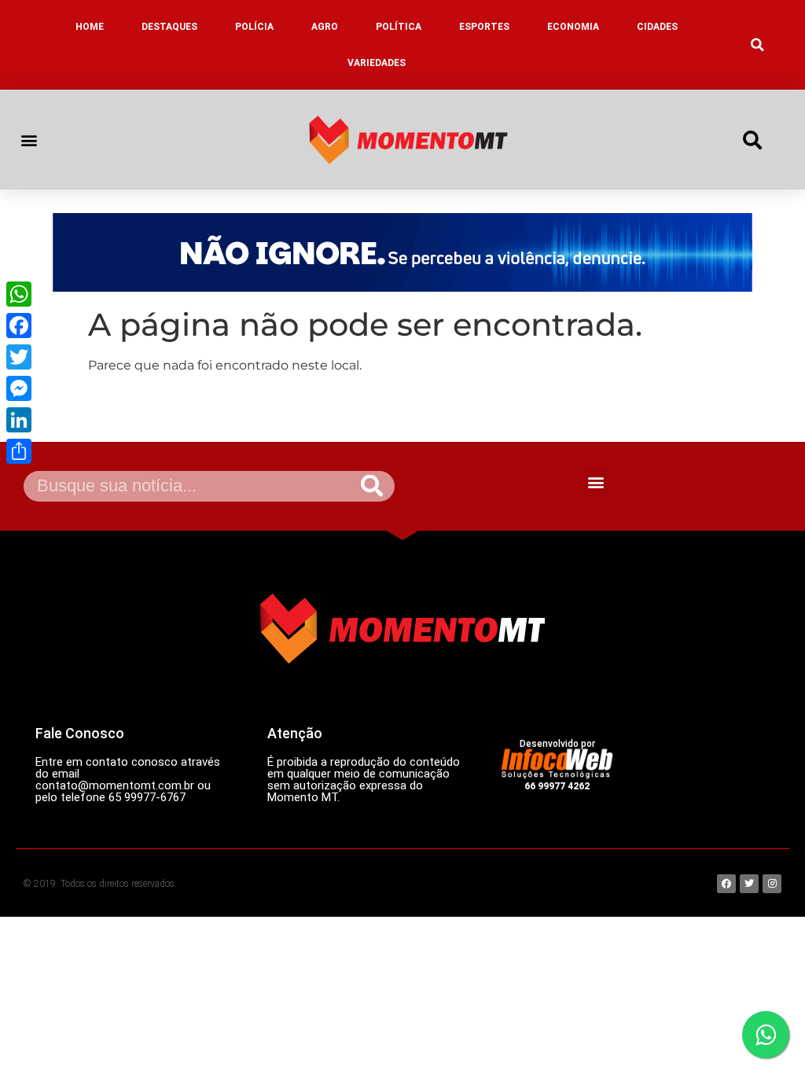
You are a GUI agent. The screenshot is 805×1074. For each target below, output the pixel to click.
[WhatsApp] (19, 294)
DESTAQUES (169, 26)
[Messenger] (19, 388)
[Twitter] (19, 357)
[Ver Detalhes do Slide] (402, 252)
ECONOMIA (573, 26)
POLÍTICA (398, 26)
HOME (89, 26)
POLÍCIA (254, 26)
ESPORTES (484, 26)
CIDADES (657, 26)
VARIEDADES (376, 62)
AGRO (324, 26)
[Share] (19, 451)
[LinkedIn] (19, 420)
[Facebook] (19, 325)
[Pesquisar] (372, 486)
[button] (757, 45)
